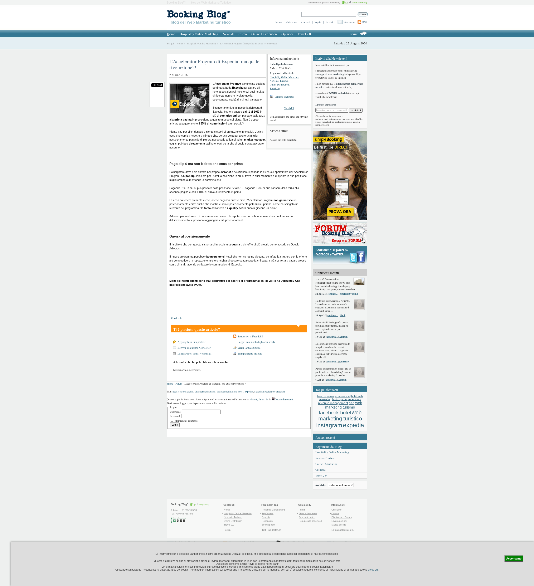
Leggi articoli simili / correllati (195, 353)
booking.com (340, 399)
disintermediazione (205, 391)
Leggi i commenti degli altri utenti (256, 342)
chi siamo (291, 22)
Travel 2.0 (304, 34)
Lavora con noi (338, 521)
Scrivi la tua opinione (249, 348)
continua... (332, 294)
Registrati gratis (307, 517)
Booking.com (268, 524)
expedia (249, 391)
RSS (364, 22)
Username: (176, 412)
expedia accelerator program (269, 391)
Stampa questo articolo (250, 353)
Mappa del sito (338, 524)
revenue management (333, 403)
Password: (175, 416)
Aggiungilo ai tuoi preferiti (192, 342)
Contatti (335, 513)
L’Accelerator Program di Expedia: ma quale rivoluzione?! (214, 64)
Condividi (289, 108)
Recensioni (267, 521)
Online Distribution (264, 34)
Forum (354, 34)
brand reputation (325, 396)
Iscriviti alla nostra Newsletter (194, 348)
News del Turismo (235, 34)
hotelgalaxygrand (349, 294)
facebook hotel (335, 412)
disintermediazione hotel (230, 391)
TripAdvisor (267, 513)
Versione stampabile (284, 96)
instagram (329, 425)
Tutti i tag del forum (271, 530)
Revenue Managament (273, 509)
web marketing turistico (340, 415)
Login (174, 424)
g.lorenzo (344, 361)
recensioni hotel (342, 396)
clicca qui (373, 569)
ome (171, 34)
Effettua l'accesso (308, 513)
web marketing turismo (343, 405)
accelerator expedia (183, 391)
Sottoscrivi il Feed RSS (250, 336)
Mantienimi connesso (186, 421)
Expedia (266, 517)
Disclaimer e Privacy (341, 517)
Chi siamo (336, 509)
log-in (318, 22)
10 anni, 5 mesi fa (258, 399)
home (279, 22)
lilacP (342, 315)
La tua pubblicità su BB (342, 530)
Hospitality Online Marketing (199, 34)
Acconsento (513, 558)
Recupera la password (310, 521)
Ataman (343, 336)
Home (180, 43)
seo (351, 403)
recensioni (354, 399)
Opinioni (287, 34)
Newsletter (349, 22)
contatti (305, 22)
